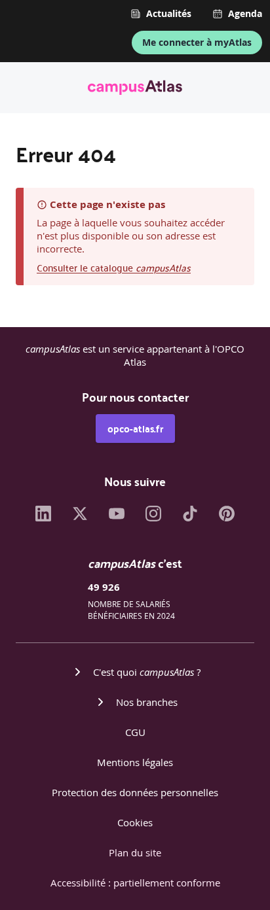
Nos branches (147, 702)
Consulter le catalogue (114, 267)
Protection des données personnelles (135, 792)
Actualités (168, 14)
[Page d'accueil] (135, 89)
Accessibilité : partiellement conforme (135, 882)
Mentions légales (135, 762)
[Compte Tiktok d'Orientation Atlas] (190, 517)
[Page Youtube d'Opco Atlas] (117, 517)
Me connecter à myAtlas (197, 42)
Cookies (135, 822)
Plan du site (135, 852)
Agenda (245, 14)
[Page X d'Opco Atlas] (80, 517)
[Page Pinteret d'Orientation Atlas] (227, 517)
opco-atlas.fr (135, 428)
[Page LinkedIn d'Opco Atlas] (43, 517)
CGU (135, 732)
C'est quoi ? (147, 671)
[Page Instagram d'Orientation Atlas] (153, 517)
